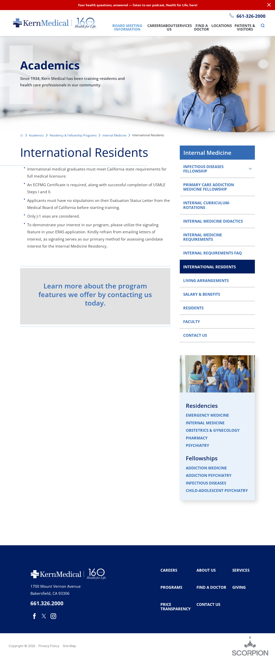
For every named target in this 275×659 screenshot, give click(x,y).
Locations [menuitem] (221, 26)
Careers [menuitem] (155, 26)
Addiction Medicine (206, 468)
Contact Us (195, 335)
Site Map (69, 646)
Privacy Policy (48, 646)
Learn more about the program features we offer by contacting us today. (95, 294)
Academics (36, 135)
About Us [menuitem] (169, 28)
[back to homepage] (21, 135)
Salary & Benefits (201, 294)
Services (240, 570)
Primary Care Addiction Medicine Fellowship (208, 187)
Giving (239, 587)
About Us (206, 570)
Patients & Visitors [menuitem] (245, 28)
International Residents (209, 266)
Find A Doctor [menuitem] (201, 28)
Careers (168, 570)
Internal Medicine (114, 135)
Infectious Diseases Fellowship (203, 169)
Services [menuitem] (184, 26)
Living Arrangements (206, 280)
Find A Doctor (211, 587)
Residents (193, 307)
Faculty (191, 321)
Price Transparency (175, 606)
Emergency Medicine (207, 415)
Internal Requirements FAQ (212, 252)
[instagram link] (53, 616)
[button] (250, 169)
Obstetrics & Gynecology (213, 430)
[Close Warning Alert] (269, 5)
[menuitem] (263, 26)
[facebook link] (34, 616)
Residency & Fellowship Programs (73, 135)
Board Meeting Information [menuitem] (127, 28)
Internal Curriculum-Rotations (206, 205)
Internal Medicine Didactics (213, 221)
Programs (171, 587)
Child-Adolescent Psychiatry (217, 491)
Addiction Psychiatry (209, 475)
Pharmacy (197, 438)
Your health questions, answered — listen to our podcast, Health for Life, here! (137, 5)
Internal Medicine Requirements (202, 237)
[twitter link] (44, 616)
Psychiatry (197, 445)
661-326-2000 (251, 16)
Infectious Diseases (206, 483)
